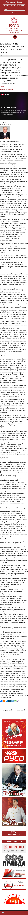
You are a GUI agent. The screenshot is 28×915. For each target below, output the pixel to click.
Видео (2, 86)
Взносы (21, 5)
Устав (20, 2)
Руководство (10, 5)
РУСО (14, 25)
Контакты (11, 2)
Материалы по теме (6, 89)
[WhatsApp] (15, 701)
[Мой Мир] (7, 701)
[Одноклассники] (4, 701)
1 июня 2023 (5, 55)
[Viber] (18, 701)
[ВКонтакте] (1, 701)
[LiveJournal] (9, 701)
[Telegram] (12, 701)
